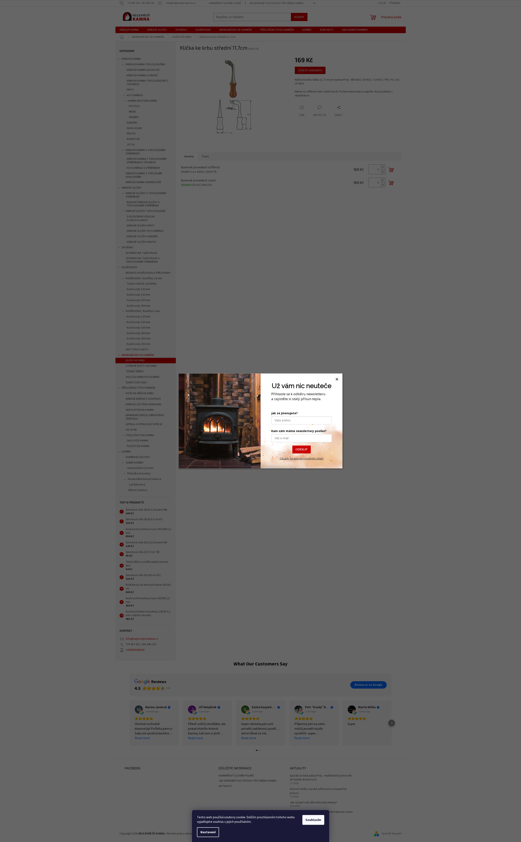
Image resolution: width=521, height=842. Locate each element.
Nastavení (208, 832)
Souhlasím (313, 820)
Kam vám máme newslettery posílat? (299, 431)
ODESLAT (301, 449)
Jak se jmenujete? (284, 413)
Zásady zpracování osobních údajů (301, 458)
